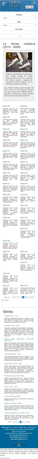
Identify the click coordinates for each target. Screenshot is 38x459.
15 (13, 297)
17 (18, 297)
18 (20, 297)
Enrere (5, 297)
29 (2, 300)
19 (23, 297)
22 (30, 297)
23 (33, 297)
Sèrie (19, 22)
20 (25, 297)
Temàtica (19, 15)
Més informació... (5, 458)
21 (28, 297)
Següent (7, 300)
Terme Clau (19, 29)
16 (15, 297)
